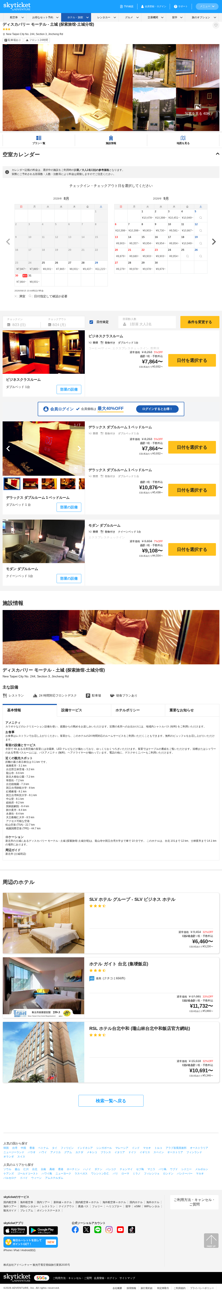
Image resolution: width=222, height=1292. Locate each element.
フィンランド (194, 1152)
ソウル (7, 1169)
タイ (54, 1148)
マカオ (147, 1148)
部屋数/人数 (129, 319)
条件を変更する (200, 322)
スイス (21, 1156)
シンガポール (104, 1148)
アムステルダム (54, 1178)
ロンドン (168, 1173)
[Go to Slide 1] (11, 483)
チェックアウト (57, 319)
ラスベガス (81, 1173)
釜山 (17, 1169)
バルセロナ (9, 1178)
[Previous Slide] (8, 449)
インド (136, 1148)
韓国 (6, 1148)
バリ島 (162, 1169)
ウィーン (36, 1178)
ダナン (98, 1169)
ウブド (174, 1169)
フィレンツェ (152, 1173)
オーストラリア (199, 1148)
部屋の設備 (69, 389)
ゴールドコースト (27, 1173)
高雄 (52, 1169)
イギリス (145, 1152)
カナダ (79, 1152)
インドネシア (85, 1148)
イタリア (119, 1152)
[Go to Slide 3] (49, 483)
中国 (23, 1148)
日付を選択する (192, 360)
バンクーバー (185, 1173)
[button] (197, 109)
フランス (106, 1152)
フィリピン (67, 1148)
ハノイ (87, 1169)
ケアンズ (8, 1173)
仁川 (26, 1169)
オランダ (8, 1156)
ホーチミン (73, 1169)
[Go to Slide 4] (67, 483)
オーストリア (175, 1152)
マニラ (151, 1169)
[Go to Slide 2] (30, 483)
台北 (34, 1169)
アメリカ (55, 1152)
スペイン (158, 1152)
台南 (43, 1169)
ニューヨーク (63, 1173)
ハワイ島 (47, 1173)
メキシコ (92, 1152)
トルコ (158, 1148)
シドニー (186, 1169)
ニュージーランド (13, 1152)
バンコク (111, 1169)
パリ (115, 1173)
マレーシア (121, 1148)
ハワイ (43, 1152)
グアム (68, 1152)
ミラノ (136, 1173)
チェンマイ (126, 1169)
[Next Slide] (79, 449)
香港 (32, 1148)
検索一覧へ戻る (111, 1100)
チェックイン (15, 319)
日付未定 (102, 322)
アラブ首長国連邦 (176, 1148)
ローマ (125, 1173)
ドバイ (24, 1178)
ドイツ (132, 1152)
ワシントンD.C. (100, 1173)
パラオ (32, 1152)
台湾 (14, 1148)
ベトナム (43, 1148)
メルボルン (201, 1169)
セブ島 (140, 1169)
